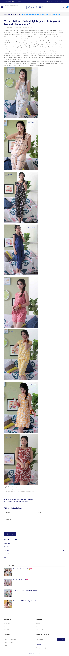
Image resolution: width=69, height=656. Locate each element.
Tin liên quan (9, 565)
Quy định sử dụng (40, 623)
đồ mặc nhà (25, 501)
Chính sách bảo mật (41, 626)
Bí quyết (6, 553)
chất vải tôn (13, 499)
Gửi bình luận (9, 534)
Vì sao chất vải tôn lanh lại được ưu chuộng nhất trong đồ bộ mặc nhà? (32, 23)
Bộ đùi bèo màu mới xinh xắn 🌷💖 (22, 569)
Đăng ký (56, 1)
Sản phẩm (7, 547)
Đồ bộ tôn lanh (40, 65)
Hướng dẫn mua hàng (10, 639)
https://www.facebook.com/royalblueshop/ (22, 491)
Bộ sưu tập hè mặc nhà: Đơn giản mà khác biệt (25, 590)
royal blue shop (21, 499)
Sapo (38, 653)
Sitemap (6, 645)
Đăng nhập (49, 1)
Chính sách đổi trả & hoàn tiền (44, 630)
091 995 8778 (11, 1)
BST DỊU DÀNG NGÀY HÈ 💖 (20, 579)
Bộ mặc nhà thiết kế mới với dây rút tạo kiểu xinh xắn (27, 601)
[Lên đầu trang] (66, 651)
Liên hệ (61, 1)
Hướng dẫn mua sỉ (9, 642)
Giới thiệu (6, 550)
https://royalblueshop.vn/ (16, 489)
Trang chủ (7, 543)
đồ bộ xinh (18, 501)
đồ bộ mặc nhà (11, 501)
